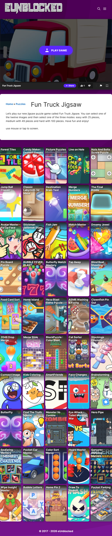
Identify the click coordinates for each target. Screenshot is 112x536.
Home (9, 104)
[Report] (101, 85)
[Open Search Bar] (99, 8)
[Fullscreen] (107, 85)
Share (71, 85)
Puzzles (21, 104)
